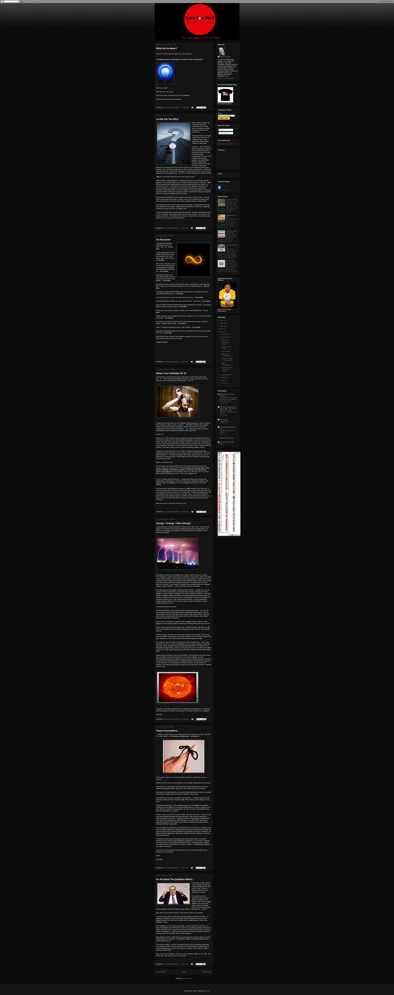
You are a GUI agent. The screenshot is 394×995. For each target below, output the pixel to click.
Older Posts (207, 972)
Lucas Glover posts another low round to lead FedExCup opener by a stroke (228, 399)
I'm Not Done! (163, 239)
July (223, 380)
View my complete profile (226, 78)
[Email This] (197, 108)
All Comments (225, 133)
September (225, 374)
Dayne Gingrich (167, 107)
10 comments (184, 228)
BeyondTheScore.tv (227, 438)
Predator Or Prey (231, 199)
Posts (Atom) (188, 978)
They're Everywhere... (167, 730)
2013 (222, 320)
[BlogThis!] (199, 108)
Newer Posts (161, 972)
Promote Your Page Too (224, 190)
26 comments (185, 511)
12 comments (184, 361)
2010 (222, 329)
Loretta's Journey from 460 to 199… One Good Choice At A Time (228, 408)
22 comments (184, 964)
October (224, 340)
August (224, 377)
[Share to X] (201, 108)
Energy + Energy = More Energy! (173, 523)
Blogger (207, 991)
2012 (222, 323)
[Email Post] (192, 107)
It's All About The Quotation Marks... (175, 879)
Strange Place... (225, 421)
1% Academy (230, 261)
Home (184, 972)
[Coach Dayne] (219, 188)
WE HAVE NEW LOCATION (231, 232)
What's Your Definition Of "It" (171, 373)
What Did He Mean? (166, 48)
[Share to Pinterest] (205, 108)
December (225, 334)
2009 (222, 332)
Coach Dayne (221, 185)
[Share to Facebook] (203, 108)
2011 (221, 326)
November (225, 337)
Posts (222, 130)
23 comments (185, 107)
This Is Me (223, 419)
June (223, 383)
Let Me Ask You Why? (167, 119)
